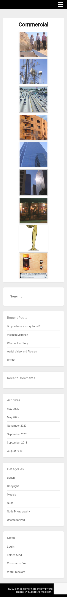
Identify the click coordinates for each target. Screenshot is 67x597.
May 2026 (13, 409)
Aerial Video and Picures (22, 351)
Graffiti (11, 360)
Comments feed (17, 563)
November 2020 (16, 425)
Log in (11, 546)
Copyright (13, 486)
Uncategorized (16, 520)
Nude (10, 503)
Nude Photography (18, 511)
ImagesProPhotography (25, 4)
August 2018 (15, 451)
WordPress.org (16, 572)
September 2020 (17, 434)
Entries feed (14, 555)
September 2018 (17, 442)
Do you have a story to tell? (24, 326)
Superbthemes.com (40, 591)
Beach (11, 477)
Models (11, 494)
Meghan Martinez (17, 334)
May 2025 (13, 417)
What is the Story (17, 343)
